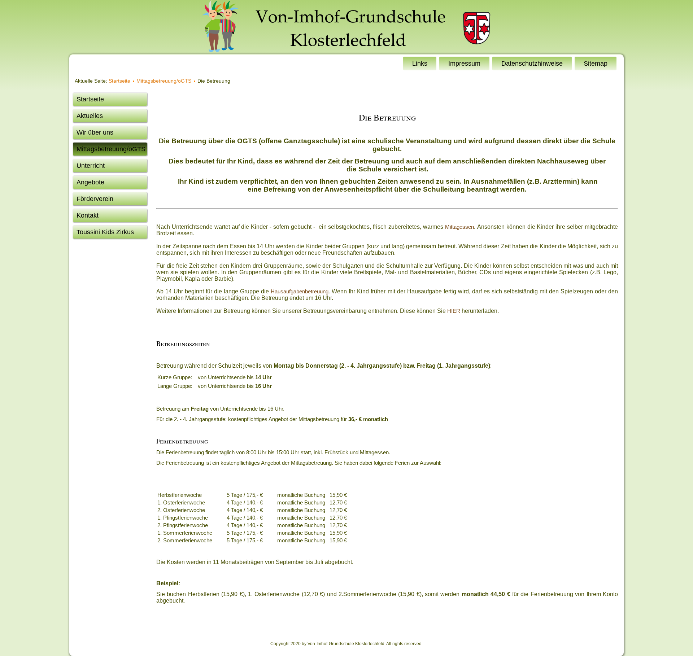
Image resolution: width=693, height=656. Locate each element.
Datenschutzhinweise (532, 63)
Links (419, 63)
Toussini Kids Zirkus (105, 232)
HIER (453, 311)
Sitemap (595, 63)
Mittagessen (459, 227)
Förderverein (95, 198)
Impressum (464, 63)
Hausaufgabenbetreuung (299, 291)
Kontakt (88, 215)
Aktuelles (90, 115)
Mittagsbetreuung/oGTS (163, 81)
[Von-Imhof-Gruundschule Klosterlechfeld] (346, 27)
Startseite (119, 81)
